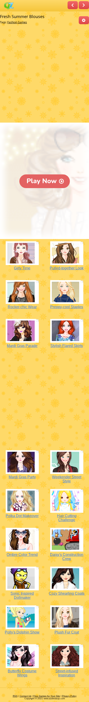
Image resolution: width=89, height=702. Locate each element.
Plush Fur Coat (67, 632)
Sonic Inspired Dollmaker (22, 595)
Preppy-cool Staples (66, 307)
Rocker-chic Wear (22, 307)
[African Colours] (84, 5)
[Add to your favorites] (84, 20)
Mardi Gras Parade (22, 346)
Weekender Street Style (66, 479)
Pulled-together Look (67, 268)
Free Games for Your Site (46, 696)
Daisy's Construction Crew (66, 557)
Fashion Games (17, 22)
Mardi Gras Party (22, 477)
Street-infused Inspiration (66, 673)
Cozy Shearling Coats (66, 593)
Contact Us (25, 696)
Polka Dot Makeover (22, 516)
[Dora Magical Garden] (73, 5)
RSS (15, 696)
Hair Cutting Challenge (66, 518)
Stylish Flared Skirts (66, 346)
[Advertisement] (44, 74)
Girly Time (22, 268)
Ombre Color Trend (22, 555)
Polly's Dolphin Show (22, 632)
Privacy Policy (69, 696)
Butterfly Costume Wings (22, 673)
